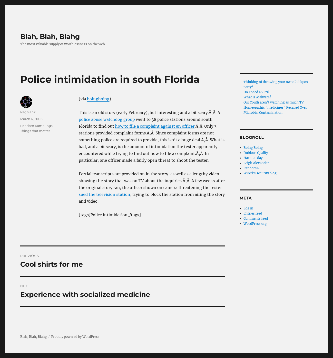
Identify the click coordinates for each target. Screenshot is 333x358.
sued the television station (104, 194)
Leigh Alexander (256, 163)
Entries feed (253, 213)
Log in (248, 208)
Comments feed (256, 219)
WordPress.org (255, 224)
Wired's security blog (260, 173)
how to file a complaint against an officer (155, 126)
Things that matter (35, 131)
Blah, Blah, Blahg (50, 36)
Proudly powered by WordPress (75, 337)
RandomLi (252, 168)
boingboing (98, 98)
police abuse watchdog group (107, 119)
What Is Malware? (257, 97)
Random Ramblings (36, 126)
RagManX (28, 112)
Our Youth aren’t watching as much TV (274, 102)
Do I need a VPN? (256, 92)
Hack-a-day (253, 158)
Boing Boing (253, 148)
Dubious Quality (256, 153)
